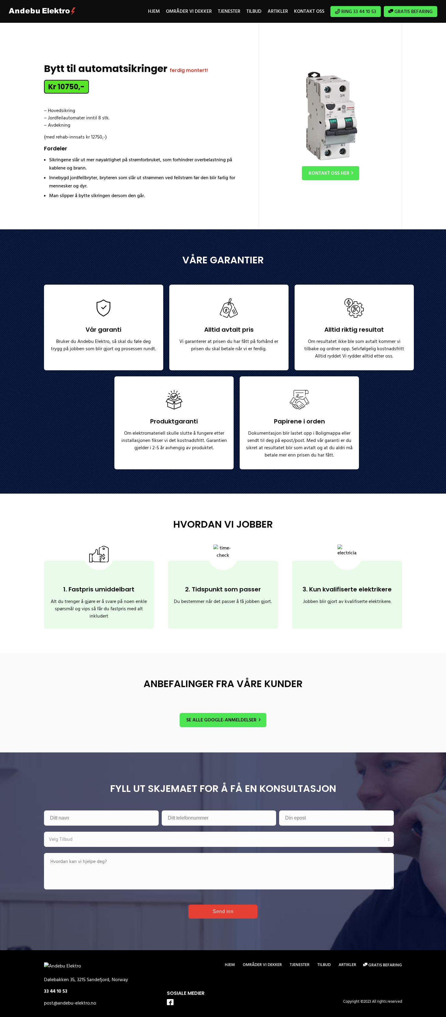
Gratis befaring (384, 965)
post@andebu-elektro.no (70, 1003)
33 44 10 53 (55, 991)
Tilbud (324, 965)
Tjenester (299, 965)
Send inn (223, 911)
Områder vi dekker (262, 965)
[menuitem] (154, 11)
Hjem (230, 965)
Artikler (347, 965)
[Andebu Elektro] (42, 11)
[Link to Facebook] (170, 1003)
